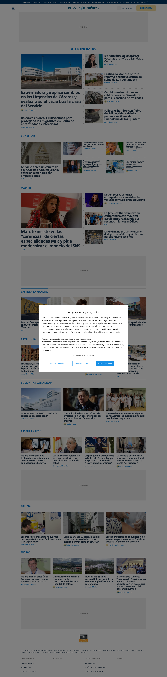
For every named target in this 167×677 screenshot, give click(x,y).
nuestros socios (78, 317)
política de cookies (95, 332)
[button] (83, 355)
